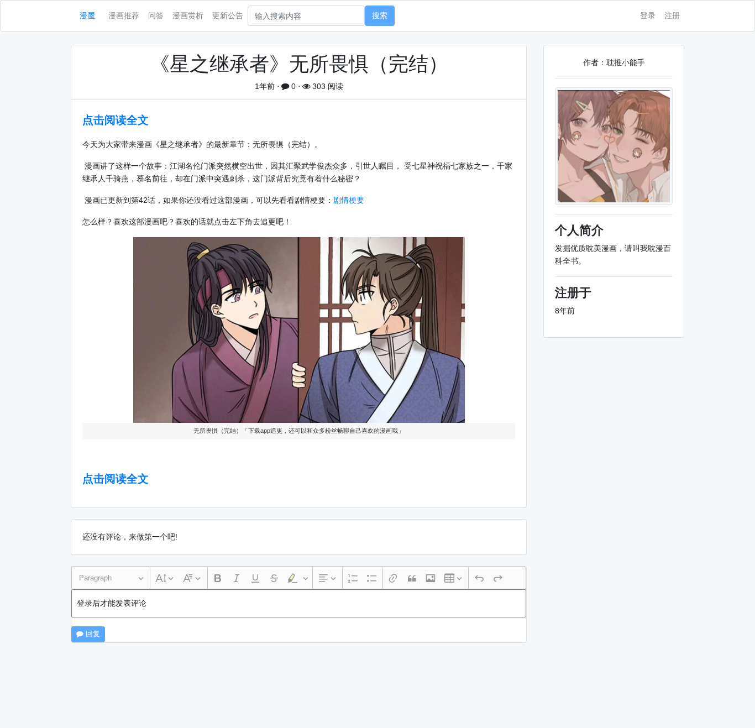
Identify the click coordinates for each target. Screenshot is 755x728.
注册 (672, 15)
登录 (648, 15)
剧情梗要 (348, 200)
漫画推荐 (123, 15)
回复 (91, 634)
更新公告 (227, 15)
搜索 (379, 15)
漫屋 (87, 15)
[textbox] (298, 603)
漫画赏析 (187, 15)
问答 (156, 15)
